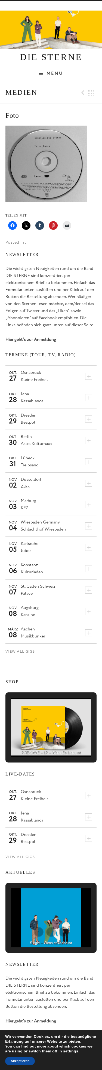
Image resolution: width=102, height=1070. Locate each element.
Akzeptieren (20, 1061)
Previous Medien (82, 92)
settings (70, 1051)
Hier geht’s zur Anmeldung (30, 339)
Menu (55, 73)
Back (90, 92)
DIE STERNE (51, 57)
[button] (39, 742)
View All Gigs (20, 651)
